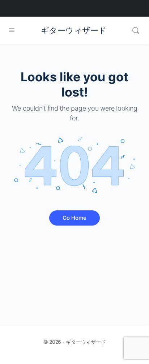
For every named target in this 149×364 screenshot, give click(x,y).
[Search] (135, 30)
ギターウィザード (74, 30)
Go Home (74, 217)
